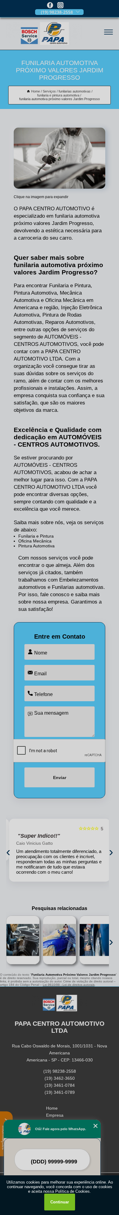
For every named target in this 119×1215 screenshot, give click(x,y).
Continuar (59, 1202)
